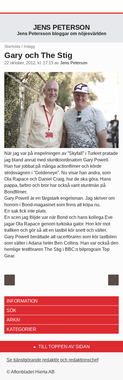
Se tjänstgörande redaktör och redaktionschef (52, 359)
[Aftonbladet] (25, 6)
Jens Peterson (61, 27)
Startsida (12, 46)
